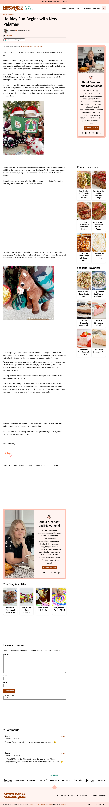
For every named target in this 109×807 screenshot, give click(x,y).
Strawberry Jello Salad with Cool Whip (84, 352)
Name (5, 676)
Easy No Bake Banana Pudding (99, 256)
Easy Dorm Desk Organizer (26, 610)
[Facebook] (47, 573)
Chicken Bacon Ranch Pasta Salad (84, 294)
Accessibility (50, 804)
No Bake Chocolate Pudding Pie (84, 323)
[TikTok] (59, 573)
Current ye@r (9, 695)
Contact (102, 795)
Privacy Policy (32, 804)
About (79, 8)
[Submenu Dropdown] (74, 8)
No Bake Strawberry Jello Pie (98, 323)
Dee (16, 30)
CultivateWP (63, 804)
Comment (7, 654)
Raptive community (58, 2)
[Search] (104, 8)
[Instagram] (40, 573)
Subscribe (87, 8)
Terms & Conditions (41, 804)
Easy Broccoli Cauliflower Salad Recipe (99, 294)
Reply (63, 736)
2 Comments (9, 35)
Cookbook (96, 8)
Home (64, 8)
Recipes (71, 8)
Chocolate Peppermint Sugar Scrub (10, 610)
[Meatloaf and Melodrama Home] (18, 8)
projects (11, 14)
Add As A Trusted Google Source (15, 40)
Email (6, 682)
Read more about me (49, 567)
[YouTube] (44, 573)
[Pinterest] (55, 573)
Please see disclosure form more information (31, 46)
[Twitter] (51, 573)
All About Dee (73, 795)
